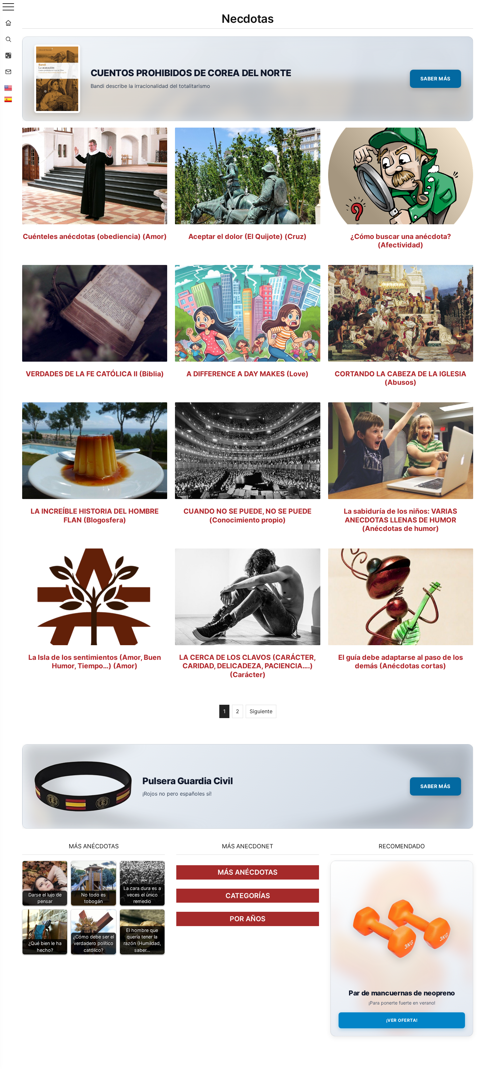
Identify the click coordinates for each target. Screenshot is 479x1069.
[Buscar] (8, 39)
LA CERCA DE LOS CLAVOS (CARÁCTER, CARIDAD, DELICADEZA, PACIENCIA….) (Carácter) (247, 666)
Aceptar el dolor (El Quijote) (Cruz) (247, 236)
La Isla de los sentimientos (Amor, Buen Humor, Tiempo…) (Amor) (94, 661)
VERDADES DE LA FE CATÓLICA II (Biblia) (95, 373)
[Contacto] (8, 71)
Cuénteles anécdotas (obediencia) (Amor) (95, 236)
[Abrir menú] (8, 7)
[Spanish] (8, 99)
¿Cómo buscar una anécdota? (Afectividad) (400, 240)
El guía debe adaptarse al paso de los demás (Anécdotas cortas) (400, 661)
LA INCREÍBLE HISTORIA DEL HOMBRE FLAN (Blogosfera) (95, 515)
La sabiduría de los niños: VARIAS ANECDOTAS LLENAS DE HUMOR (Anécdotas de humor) (400, 520)
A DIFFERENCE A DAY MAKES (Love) (247, 373)
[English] (8, 88)
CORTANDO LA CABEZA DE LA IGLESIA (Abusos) (400, 378)
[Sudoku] (8, 55)
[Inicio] (8, 23)
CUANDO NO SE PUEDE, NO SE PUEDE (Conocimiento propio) (247, 515)
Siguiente (261, 711)
